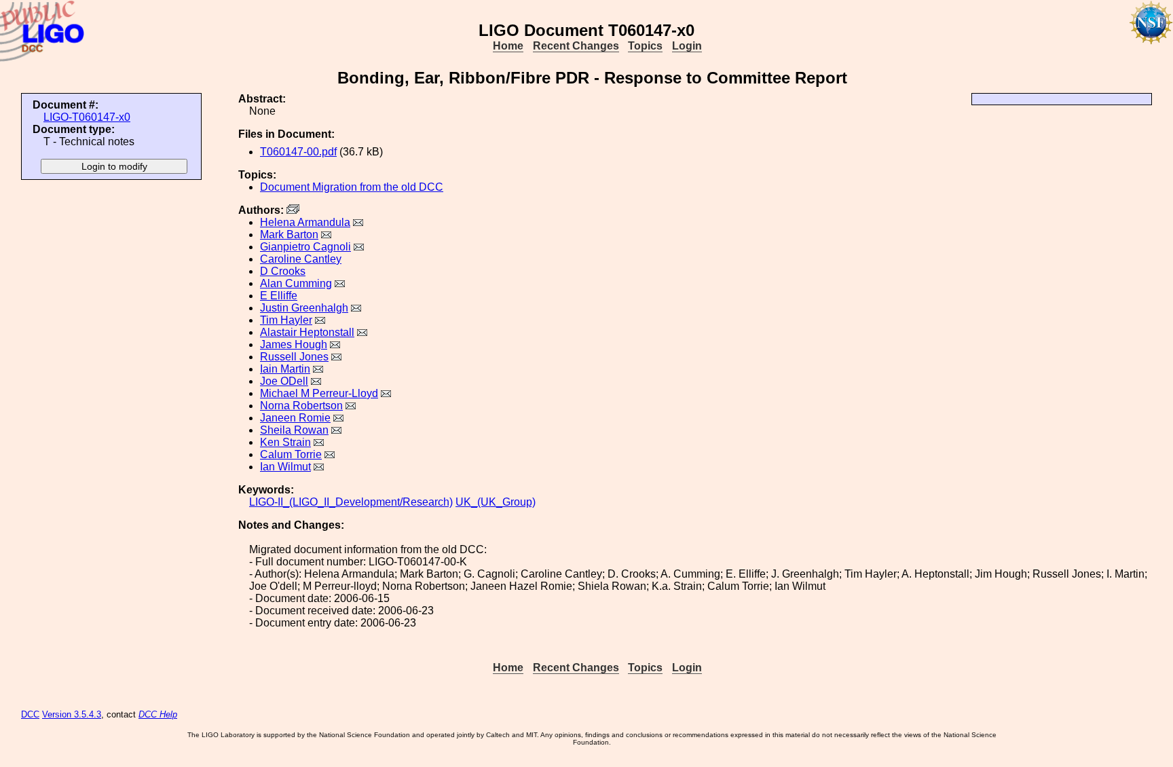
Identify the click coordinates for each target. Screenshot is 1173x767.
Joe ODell (284, 381)
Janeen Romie (295, 418)
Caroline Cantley (300, 259)
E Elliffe (278, 295)
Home (508, 46)
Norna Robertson (301, 405)
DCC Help (157, 714)
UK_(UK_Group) (495, 502)
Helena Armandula (305, 222)
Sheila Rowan (294, 430)
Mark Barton (289, 234)
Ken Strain (285, 442)
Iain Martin (285, 369)
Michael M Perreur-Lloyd (319, 393)
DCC (30, 714)
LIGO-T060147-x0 (86, 117)
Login (687, 46)
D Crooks (282, 271)
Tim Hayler (286, 320)
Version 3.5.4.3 (71, 714)
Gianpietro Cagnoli (305, 246)
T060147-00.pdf (298, 151)
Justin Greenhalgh (304, 308)
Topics (645, 46)
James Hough (293, 344)
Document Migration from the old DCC (351, 187)
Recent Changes (576, 46)
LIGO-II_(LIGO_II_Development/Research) (351, 502)
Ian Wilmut (285, 466)
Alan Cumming (296, 283)
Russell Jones (294, 356)
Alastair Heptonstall (307, 332)
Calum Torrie (291, 454)
